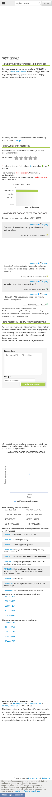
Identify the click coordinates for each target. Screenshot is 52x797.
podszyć (17, 140)
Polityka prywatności (32, 791)
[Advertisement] (26, 30)
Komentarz (9, 351)
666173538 (10, 601)
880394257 (10, 606)
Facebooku (33, 778)
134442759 (10, 627)
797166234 (9, 544)
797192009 (9, 549)
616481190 (10, 622)
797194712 (9, 557)
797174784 (9, 583)
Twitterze (46, 778)
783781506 (10, 596)
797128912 (9, 569)
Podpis (7, 376)
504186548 (10, 615)
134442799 (10, 641)
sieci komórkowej (18, 72)
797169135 (9, 534)
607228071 (10, 610)
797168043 (9, 562)
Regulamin (18, 791)
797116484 (8, 590)
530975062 (10, 636)
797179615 (9, 578)
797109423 (9, 539)
